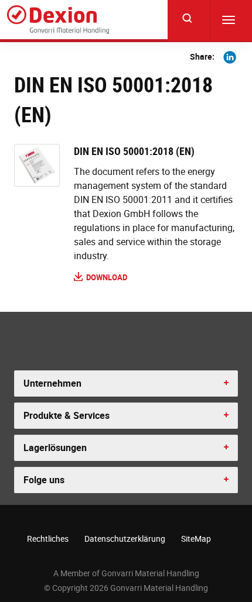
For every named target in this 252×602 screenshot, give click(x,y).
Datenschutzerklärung (124, 538)
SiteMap (196, 538)
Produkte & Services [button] (66, 415)
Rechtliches (48, 538)
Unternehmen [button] (52, 383)
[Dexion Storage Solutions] (58, 20)
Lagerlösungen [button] (55, 447)
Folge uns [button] (43, 479)
